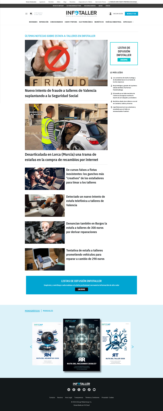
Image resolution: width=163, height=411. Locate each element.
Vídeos (58, 2)
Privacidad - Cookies (108, 397)
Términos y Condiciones (92, 397)
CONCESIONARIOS (56, 22)
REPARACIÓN (43, 22)
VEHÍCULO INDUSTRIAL (113, 22)
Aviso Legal (68, 397)
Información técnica (100, 2)
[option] (81, 345)
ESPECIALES (128, 22)
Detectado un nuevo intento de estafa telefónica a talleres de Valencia (85, 201)
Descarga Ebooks (90, 6)
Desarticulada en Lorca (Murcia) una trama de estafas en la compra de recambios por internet (61, 157)
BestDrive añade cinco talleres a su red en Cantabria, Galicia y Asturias (124, 102)
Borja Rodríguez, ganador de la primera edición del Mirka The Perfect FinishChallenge (124, 88)
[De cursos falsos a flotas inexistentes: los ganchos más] (45, 179)
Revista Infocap (58, 6)
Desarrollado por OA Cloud (82, 405)
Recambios (72, 2)
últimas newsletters (74, 6)
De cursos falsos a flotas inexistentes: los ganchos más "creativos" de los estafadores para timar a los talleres (85, 176)
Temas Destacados (31, 2)
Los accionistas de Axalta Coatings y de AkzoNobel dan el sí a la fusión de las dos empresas (123, 80)
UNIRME (124, 59)
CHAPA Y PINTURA (71, 22)
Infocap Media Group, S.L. (84, 402)
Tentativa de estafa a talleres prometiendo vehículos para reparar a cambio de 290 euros (85, 254)
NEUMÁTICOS (99, 22)
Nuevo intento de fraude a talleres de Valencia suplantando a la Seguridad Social (60, 93)
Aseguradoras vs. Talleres (85, 2)
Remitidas (51, 2)
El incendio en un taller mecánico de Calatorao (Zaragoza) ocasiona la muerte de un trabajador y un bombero (123, 95)
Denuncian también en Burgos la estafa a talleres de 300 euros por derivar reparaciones (86, 227)
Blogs (64, 2)
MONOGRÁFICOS (32, 310)
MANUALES (48, 310)
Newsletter (131, 14)
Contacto (52, 397)
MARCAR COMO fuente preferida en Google (123, 2)
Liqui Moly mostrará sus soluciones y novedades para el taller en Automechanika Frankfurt (123, 109)
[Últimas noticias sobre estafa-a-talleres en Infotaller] (81, 14)
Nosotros (60, 397)
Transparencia (78, 397)
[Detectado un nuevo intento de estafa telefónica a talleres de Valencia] (45, 205)
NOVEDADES (33, 22)
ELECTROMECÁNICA (86, 22)
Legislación (42, 2)
